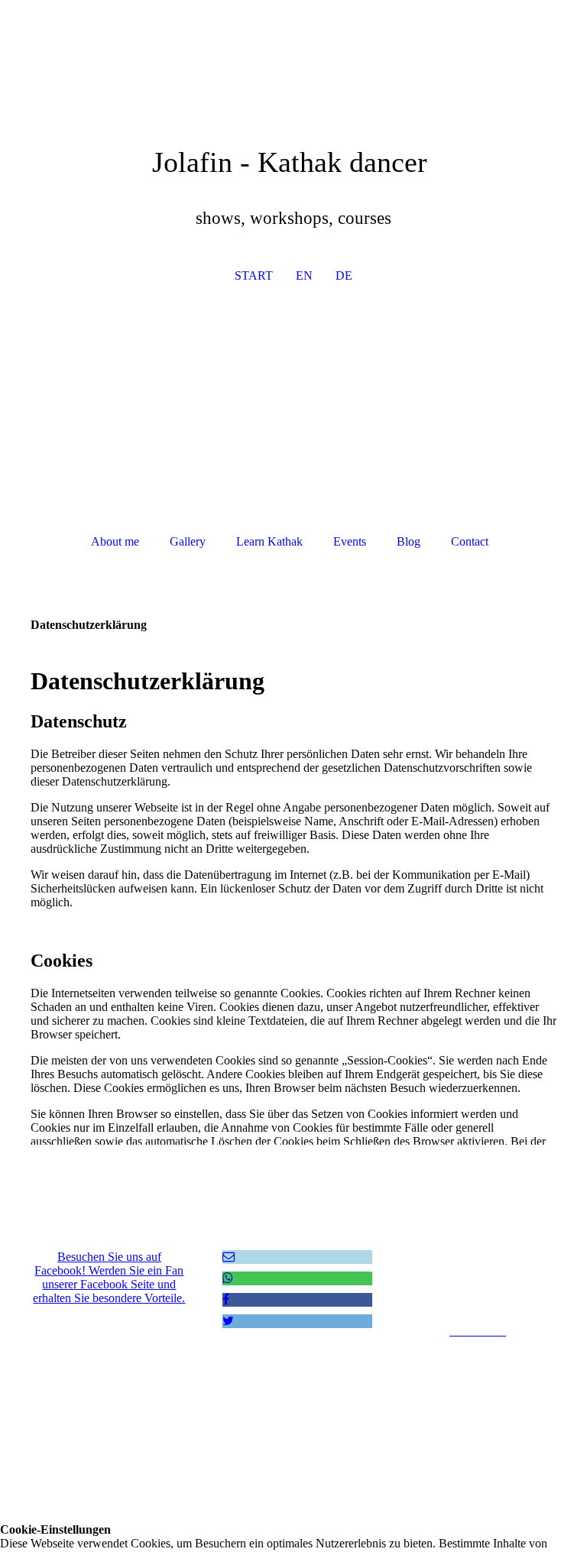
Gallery (188, 541)
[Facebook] (225, 1299)
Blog (408, 541)
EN (304, 275)
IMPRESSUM (477, 1278)
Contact (469, 541)
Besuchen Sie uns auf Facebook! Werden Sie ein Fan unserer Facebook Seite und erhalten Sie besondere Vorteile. (109, 1277)
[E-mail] (228, 1256)
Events (349, 541)
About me (115, 541)
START (254, 275)
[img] (293, 414)
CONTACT (477, 1252)
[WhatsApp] (227, 1278)
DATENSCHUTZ (477, 1304)
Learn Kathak (269, 541)
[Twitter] (228, 1320)
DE (344, 275)
